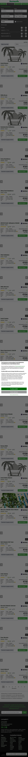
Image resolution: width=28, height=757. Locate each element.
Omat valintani (14, 392)
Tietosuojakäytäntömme (14, 394)
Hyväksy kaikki (14, 389)
